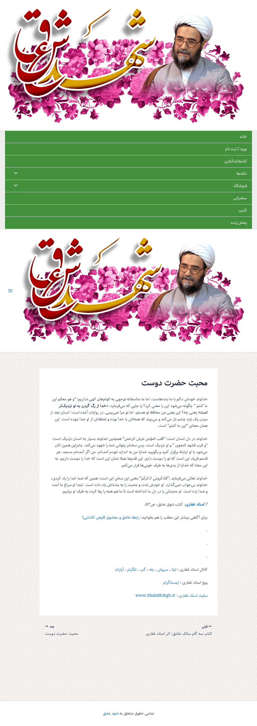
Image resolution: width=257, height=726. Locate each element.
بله (151, 569)
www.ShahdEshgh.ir (155, 595)
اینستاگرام (171, 582)
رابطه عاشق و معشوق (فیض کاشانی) (111, 517)
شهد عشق (110, 713)
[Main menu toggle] (10, 290)
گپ (143, 569)
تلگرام (132, 569)
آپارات (119, 569)
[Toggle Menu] (17, 174)
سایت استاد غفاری (193, 595)
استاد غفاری (195, 504)
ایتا (174, 569)
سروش (162, 569)
